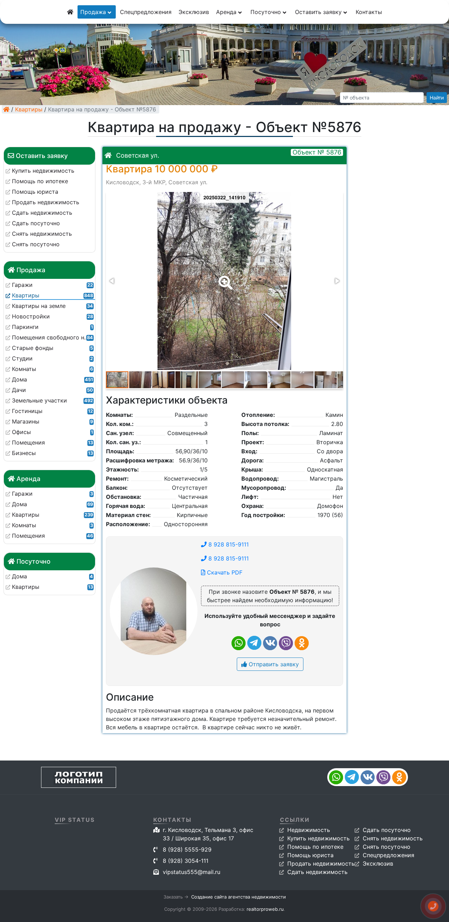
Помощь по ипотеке (315, 846)
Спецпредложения (146, 11)
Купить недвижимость (318, 838)
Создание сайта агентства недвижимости (238, 897)
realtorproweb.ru (265, 909)
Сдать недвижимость (317, 871)
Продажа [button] (94, 11)
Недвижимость (308, 829)
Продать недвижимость (321, 863)
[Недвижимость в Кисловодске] (6, 109)
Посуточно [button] (266, 11)
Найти (437, 98)
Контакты (369, 11)
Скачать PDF (223, 572)
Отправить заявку (273, 664)
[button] (224, 277)
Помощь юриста (310, 855)
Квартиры (28, 109)
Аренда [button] (227, 11)
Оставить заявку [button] (319, 11)
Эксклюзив (194, 11)
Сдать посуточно (387, 829)
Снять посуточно (386, 846)
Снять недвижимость (393, 838)
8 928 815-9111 (228, 544)
